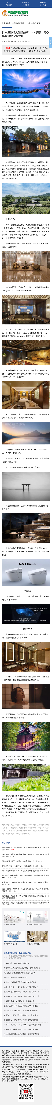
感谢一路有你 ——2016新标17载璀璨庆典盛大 (21, 987)
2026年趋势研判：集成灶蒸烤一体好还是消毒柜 (21, 1034)
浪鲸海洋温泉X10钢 (34, 924)
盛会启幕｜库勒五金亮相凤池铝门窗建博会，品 (21, 992)
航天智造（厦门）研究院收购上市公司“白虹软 (21, 1015)
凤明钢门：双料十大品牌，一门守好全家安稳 (21, 1029)
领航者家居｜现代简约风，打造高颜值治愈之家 (20, 861)
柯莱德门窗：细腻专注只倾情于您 (16, 963)
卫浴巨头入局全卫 (10, 944)
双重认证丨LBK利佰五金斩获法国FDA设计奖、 (21, 1006)
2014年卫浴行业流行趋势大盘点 (16, 977)
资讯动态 (43, 2)
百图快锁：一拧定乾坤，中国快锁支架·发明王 (21, 1020)
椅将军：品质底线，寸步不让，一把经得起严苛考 (22, 1025)
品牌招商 (8, 5)
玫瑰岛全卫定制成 (33, 944)
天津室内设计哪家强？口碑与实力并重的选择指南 (20, 871)
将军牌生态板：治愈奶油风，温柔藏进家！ (18, 866)
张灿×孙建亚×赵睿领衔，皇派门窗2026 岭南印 (21, 1010)
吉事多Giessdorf (10, 924)
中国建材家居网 (18, 23)
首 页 (9, 2)
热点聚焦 (25, 5)
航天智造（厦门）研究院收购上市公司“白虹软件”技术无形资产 (25, 903)
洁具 (28, 23)
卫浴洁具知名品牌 (16, 418)
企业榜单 (25, 2)
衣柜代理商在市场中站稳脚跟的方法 (17, 953)
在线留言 (28, 1074)
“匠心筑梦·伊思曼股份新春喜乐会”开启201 (20, 973)
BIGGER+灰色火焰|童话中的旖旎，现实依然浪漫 (22, 968)
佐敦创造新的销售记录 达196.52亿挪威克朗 (20, 982)
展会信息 (43, 5)
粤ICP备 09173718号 (9, 1081)
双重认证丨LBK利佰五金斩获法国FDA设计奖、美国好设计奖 (25, 882)
